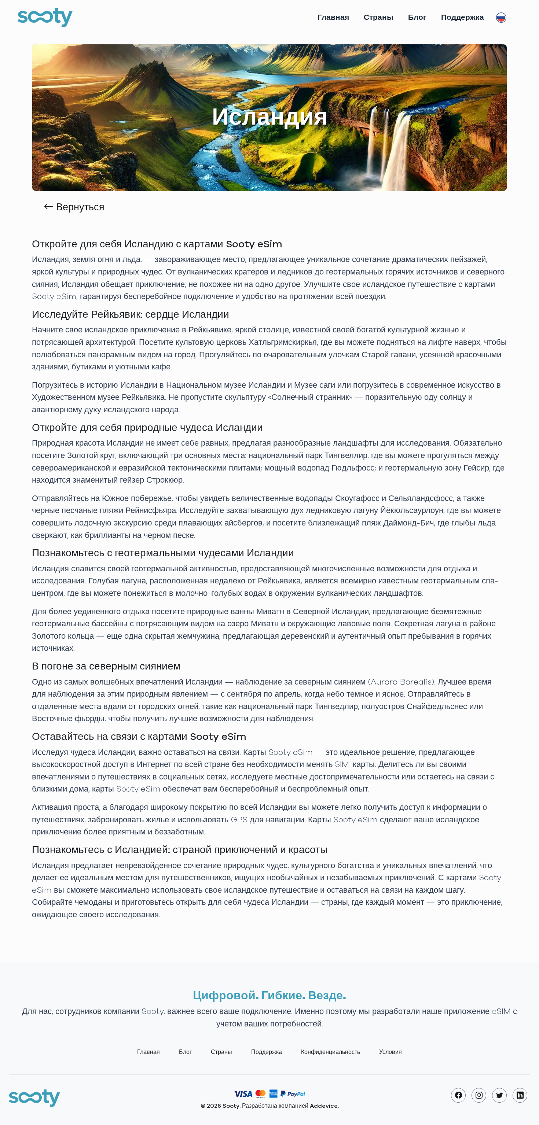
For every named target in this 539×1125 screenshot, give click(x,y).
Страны (378, 17)
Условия (390, 1052)
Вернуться (79, 207)
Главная (333, 17)
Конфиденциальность (330, 1052)
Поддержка (462, 17)
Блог (417, 17)
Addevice (324, 1106)
